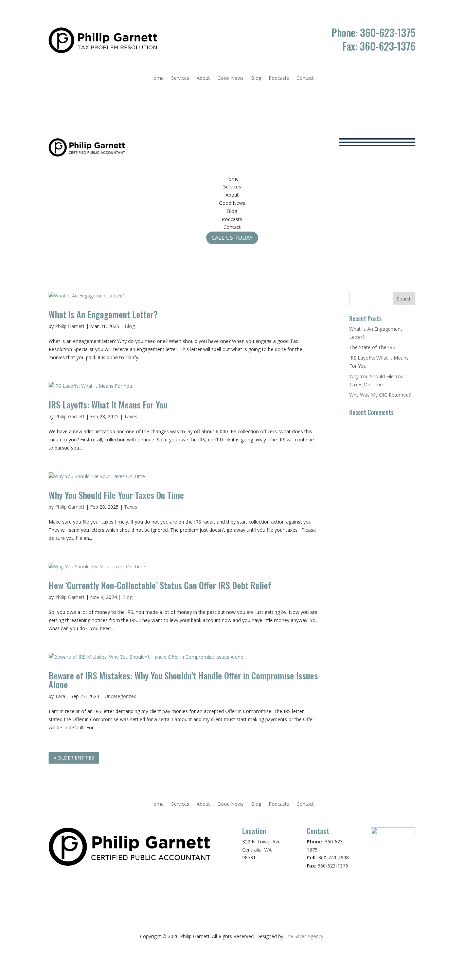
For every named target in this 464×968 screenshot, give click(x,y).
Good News (230, 78)
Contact (305, 78)
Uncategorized (121, 696)
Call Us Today (232, 237)
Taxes (130, 416)
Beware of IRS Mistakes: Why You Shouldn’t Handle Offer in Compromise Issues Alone (183, 680)
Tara (60, 696)
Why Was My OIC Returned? (380, 394)
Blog (256, 78)
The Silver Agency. (304, 936)
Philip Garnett (70, 326)
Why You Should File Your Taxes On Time (116, 494)
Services (180, 78)
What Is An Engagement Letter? (103, 314)
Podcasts (279, 78)
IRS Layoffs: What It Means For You (108, 404)
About (203, 78)
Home (157, 78)
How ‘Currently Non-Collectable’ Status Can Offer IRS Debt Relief (160, 585)
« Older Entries (74, 757)
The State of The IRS (372, 347)
